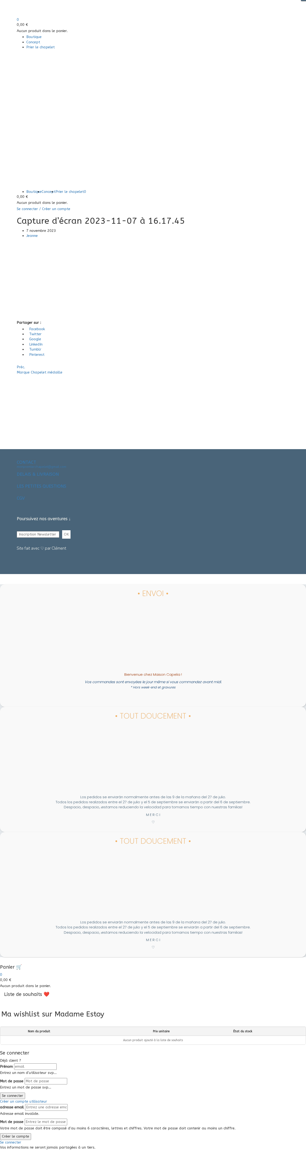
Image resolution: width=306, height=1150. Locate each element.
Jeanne (32, 236)
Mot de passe (11, 1081)
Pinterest (36, 354)
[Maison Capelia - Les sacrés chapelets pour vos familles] (35, 8)
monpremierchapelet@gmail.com (41, 466)
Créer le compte (15, 1136)
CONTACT (26, 462)
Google (35, 339)
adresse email (12, 1107)
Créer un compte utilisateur (23, 1101)
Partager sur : (29, 322)
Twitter (35, 334)
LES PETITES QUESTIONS (41, 486)
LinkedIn (36, 344)
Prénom (6, 1066)
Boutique (34, 37)
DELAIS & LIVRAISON (38, 474)
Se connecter (12, 1096)
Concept (33, 42)
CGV (21, 498)
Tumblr (35, 349)
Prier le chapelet (40, 47)
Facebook (37, 329)
